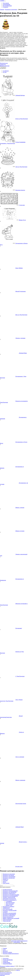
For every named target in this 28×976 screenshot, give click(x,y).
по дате (4, 72)
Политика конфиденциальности (11, 953)
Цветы (4, 881)
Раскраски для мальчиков (9, 876)
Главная (2, 9)
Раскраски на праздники (11, 9)
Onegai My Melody (7, 963)
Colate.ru (18, 970)
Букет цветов (6, 883)
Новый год (5, 879)
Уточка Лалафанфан (8, 959)
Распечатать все (4, 63)
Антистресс (6, 958)
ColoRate (2, 0)
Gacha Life (5, 961)
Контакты (5, 951)
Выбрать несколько (4, 65)
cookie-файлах (16, 942)
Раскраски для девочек (8, 875)
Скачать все (3, 64)
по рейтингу (6, 70)
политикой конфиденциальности (19, 940)
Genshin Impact (6, 962)
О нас (4, 949)
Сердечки (5, 880)
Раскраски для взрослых (9, 878)
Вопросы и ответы (7, 952)
